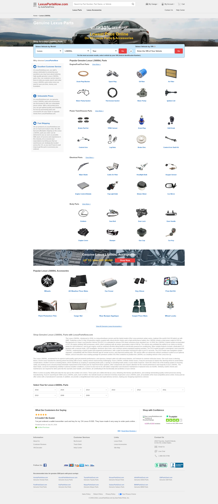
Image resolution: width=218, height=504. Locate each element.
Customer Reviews (39, 444)
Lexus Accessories (94, 10)
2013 (113, 390)
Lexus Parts (77, 10)
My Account (77, 441)
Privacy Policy (110, 494)
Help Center (180, 10)
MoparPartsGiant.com (91, 485)
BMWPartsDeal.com (141, 485)
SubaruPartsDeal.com (116, 485)
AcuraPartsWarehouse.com (68, 477)
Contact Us (169, 10)
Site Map (117, 448)
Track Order (78, 444)
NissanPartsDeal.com (116, 477)
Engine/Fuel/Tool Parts (79, 64)
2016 (36, 390)
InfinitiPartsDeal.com (141, 477)
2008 (88, 395)
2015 (62, 390)
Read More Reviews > (129, 431)
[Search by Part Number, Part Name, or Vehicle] (132, 4)
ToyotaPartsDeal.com (91, 477)
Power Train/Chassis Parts (81, 111)
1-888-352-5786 (164, 456)
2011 (164, 390)
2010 (36, 395)
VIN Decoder (37, 448)
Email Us (161, 447)
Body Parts (74, 204)
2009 (62, 395)
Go (122, 51)
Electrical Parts (76, 157)
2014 (88, 390)
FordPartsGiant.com (40, 485)
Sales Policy (86, 494)
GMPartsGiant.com (165, 477)
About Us (36, 441)
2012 (139, 390)
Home (35, 16)
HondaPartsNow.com (40, 477)
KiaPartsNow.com (65, 485)
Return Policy (98, 494)
